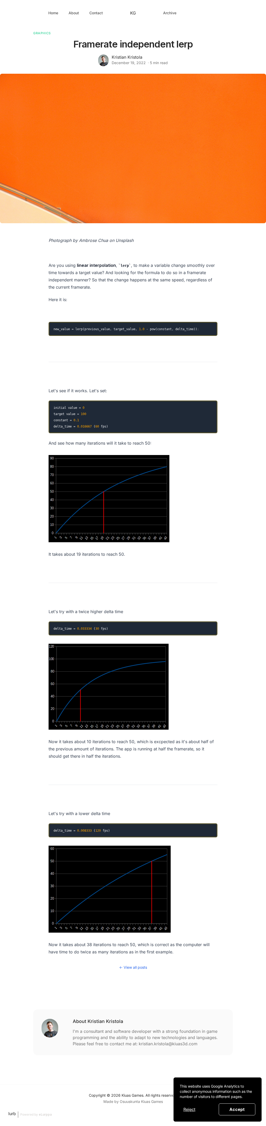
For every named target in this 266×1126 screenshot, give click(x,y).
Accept (237, 1109)
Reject (189, 1109)
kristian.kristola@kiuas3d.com (168, 1043)
